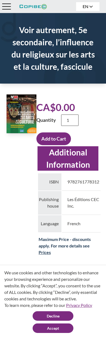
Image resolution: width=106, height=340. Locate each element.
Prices (45, 252)
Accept (53, 328)
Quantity (46, 120)
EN (86, 6)
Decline (53, 316)
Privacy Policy (79, 305)
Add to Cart (53, 139)
